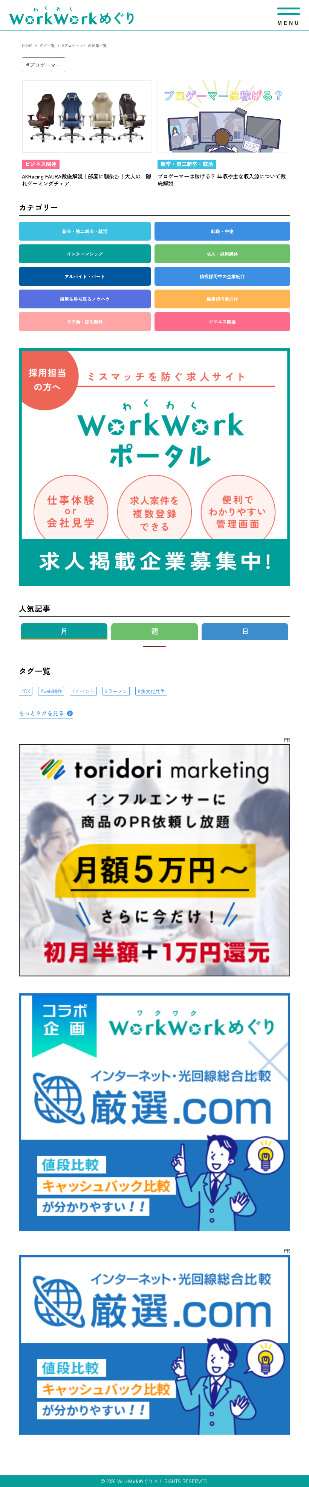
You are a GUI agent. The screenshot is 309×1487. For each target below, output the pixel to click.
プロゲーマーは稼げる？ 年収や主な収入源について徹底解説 (222, 180)
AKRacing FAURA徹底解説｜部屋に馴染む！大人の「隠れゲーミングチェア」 (86, 180)
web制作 (52, 691)
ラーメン (117, 691)
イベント (85, 691)
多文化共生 (153, 691)
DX (27, 691)
